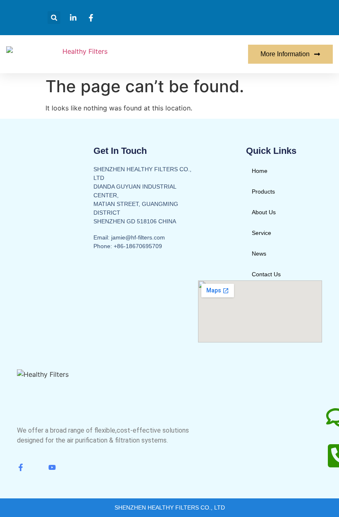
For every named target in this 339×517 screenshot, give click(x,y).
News (259, 253)
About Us (264, 212)
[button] (54, 17)
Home (259, 171)
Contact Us (266, 274)
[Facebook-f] (20, 467)
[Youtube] (52, 467)
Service (261, 233)
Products (263, 191)
